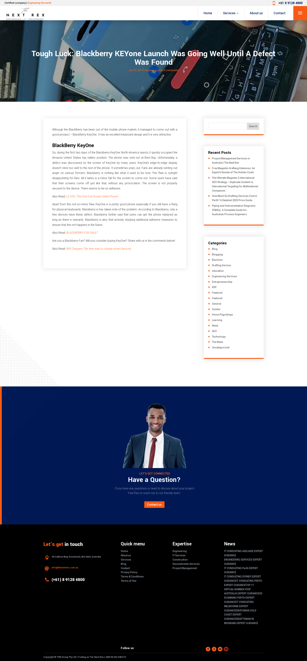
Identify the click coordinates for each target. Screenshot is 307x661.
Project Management (185, 568)
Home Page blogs (222, 314)
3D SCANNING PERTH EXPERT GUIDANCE (243, 597)
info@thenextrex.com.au (65, 567)
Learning (217, 320)
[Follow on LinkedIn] (220, 649)
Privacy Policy (129, 572)
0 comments (171, 70)
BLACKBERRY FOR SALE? (82, 232)
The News (217, 342)
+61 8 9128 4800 (290, 3)
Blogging (217, 254)
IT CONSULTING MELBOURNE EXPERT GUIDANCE (239, 606)
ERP (214, 287)
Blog (214, 249)
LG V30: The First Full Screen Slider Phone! (92, 196)
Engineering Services (224, 276)
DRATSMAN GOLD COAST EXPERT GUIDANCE (240, 614)
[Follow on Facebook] (208, 649)
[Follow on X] (214, 649)
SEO (214, 331)
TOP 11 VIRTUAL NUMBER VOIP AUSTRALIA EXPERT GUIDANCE (241, 589)
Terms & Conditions (132, 576)
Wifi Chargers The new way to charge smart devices (98, 248)
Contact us (154, 504)
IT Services (179, 555)
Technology (219, 336)
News (215, 325)
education (218, 270)
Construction (180, 559)
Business (217, 259)
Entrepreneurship (222, 281)
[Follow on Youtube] (226, 649)
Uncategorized (153, 70)
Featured (217, 292)
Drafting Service (221, 265)
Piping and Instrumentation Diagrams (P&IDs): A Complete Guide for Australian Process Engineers (233, 210)
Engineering (180, 551)
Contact (280, 13)
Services (229, 13)
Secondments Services (186, 563)
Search (253, 126)
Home (208, 13)
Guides (216, 309)
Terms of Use (128, 580)
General (216, 303)
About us (256, 13)
